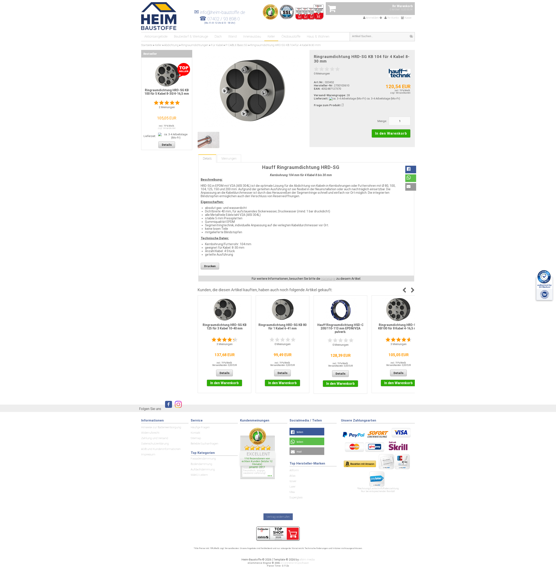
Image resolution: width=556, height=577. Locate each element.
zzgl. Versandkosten (400, 93)
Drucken (210, 266)
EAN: (317, 88)
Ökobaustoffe (290, 36)
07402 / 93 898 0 (223, 18)
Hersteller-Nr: (323, 85)
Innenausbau (252, 36)
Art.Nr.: (319, 82)
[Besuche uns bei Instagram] (177, 408)
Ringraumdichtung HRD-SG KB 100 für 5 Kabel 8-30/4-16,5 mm (166, 91)
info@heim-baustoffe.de (219, 12)
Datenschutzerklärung (155, 443)
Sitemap (196, 438)
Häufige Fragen (200, 427)
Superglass (296, 497)
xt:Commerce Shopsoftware (294, 563)
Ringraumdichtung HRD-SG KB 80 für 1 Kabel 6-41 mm (282, 326)
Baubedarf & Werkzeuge (191, 36)
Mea (292, 492)
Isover (293, 481)
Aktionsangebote (155, 36)
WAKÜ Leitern (199, 474)
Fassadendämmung (203, 458)
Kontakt (195, 432)
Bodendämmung (201, 464)
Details (207, 158)
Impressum (148, 454)
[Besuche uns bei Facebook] (167, 408)
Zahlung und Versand (154, 438)
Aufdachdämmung (203, 469)
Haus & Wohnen (318, 36)
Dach (218, 36)
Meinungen (229, 158)
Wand (232, 36)
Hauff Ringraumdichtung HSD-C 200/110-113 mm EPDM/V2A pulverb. (340, 328)
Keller (271, 36)
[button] (410, 169)
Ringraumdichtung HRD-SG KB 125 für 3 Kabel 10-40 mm (225, 326)
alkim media (307, 559)
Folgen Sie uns (150, 409)
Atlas (292, 475)
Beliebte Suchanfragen (204, 443)
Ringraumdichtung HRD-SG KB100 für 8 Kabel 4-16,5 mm (398, 326)
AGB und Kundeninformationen (161, 449)
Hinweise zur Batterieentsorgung (161, 427)
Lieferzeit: (321, 98)
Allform (294, 470)
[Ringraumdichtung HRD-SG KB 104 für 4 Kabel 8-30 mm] (250, 90)
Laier (293, 486)
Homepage (328, 278)
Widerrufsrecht (150, 432)
